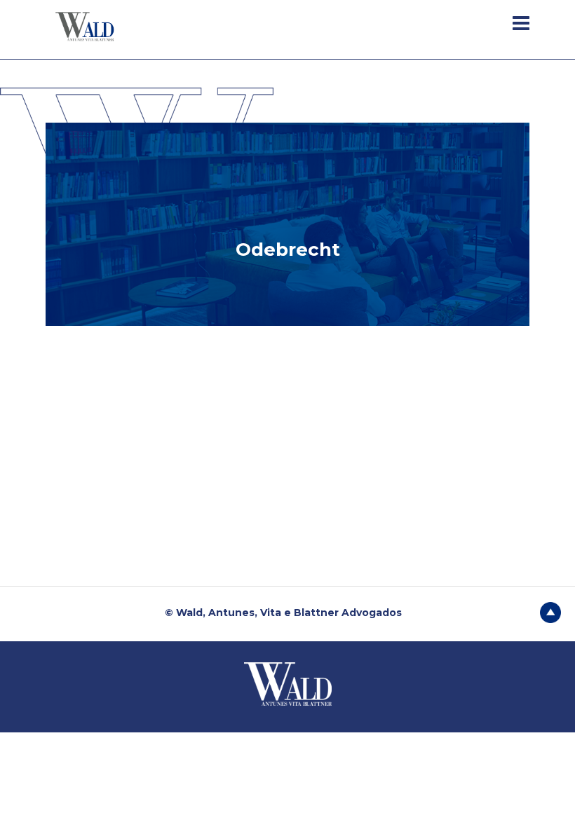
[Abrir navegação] (521, 23)
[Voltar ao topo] (550, 611)
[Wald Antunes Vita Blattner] (86, 26)
